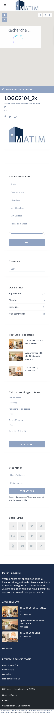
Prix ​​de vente (15, 398)
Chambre (13, 300)
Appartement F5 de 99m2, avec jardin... (33, 355)
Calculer (27, 444)
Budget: (12, 230)
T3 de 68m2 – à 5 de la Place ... (34, 342)
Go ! (27, 242)
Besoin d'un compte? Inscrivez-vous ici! (26, 497)
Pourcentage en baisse (19, 409)
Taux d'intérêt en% (17, 431)
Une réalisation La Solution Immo (16, 705)
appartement (15, 293)
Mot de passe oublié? (18, 500)
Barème (5, 700)
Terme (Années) (16, 420)
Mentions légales (9, 695)
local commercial (17, 313)
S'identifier (27, 491)
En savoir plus (20, 712)
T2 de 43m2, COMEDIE (31, 369)
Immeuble (14, 306)
